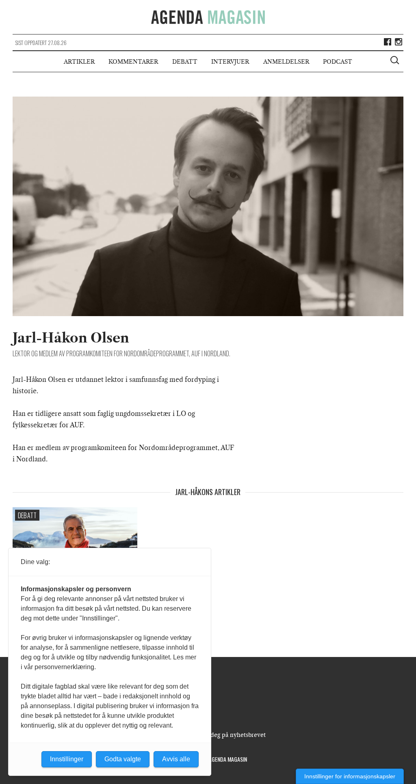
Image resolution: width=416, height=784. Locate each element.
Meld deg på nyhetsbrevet (230, 735)
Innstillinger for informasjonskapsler (349, 776)
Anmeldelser (286, 61)
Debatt (184, 61)
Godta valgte (122, 759)
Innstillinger (66, 759)
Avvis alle (176, 759)
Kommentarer (133, 61)
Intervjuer (230, 61)
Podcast (337, 61)
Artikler (79, 61)
